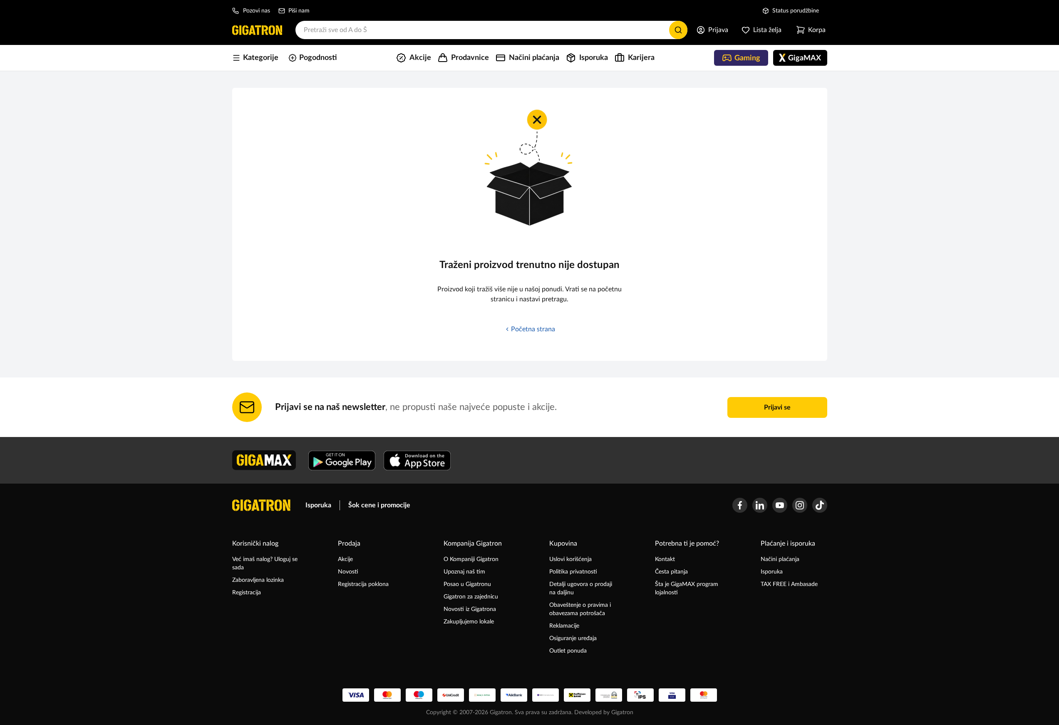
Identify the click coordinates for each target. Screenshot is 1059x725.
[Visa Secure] (672, 695)
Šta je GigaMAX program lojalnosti (686, 588)
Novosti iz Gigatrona (470, 609)
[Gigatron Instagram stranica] (799, 505)
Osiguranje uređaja (573, 638)
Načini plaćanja (780, 559)
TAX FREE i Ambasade (789, 584)
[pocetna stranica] (261, 505)
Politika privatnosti (573, 572)
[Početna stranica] (257, 30)
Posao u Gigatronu (467, 584)
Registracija (246, 593)
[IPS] (640, 695)
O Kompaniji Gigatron (471, 559)
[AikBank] (514, 695)
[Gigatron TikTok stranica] (819, 505)
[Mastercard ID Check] (703, 695)
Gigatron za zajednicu (471, 597)
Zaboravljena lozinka (258, 580)
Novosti (348, 572)
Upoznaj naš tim (464, 572)
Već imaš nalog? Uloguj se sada (265, 563)
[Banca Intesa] (482, 695)
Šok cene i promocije (379, 505)
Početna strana (533, 329)
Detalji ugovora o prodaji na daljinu (580, 588)
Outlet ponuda (568, 651)
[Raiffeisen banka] (577, 695)
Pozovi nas (256, 11)
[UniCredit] (450, 695)
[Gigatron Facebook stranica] (739, 505)
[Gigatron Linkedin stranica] (759, 505)
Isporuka (318, 505)
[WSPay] (608, 695)
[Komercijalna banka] (545, 695)
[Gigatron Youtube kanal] (779, 505)
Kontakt (665, 559)
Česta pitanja (671, 572)
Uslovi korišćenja (570, 559)
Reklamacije (564, 626)
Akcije (345, 559)
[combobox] (491, 30)
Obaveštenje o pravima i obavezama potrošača (580, 609)
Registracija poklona (363, 584)
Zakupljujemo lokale (469, 622)
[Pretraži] (678, 30)
